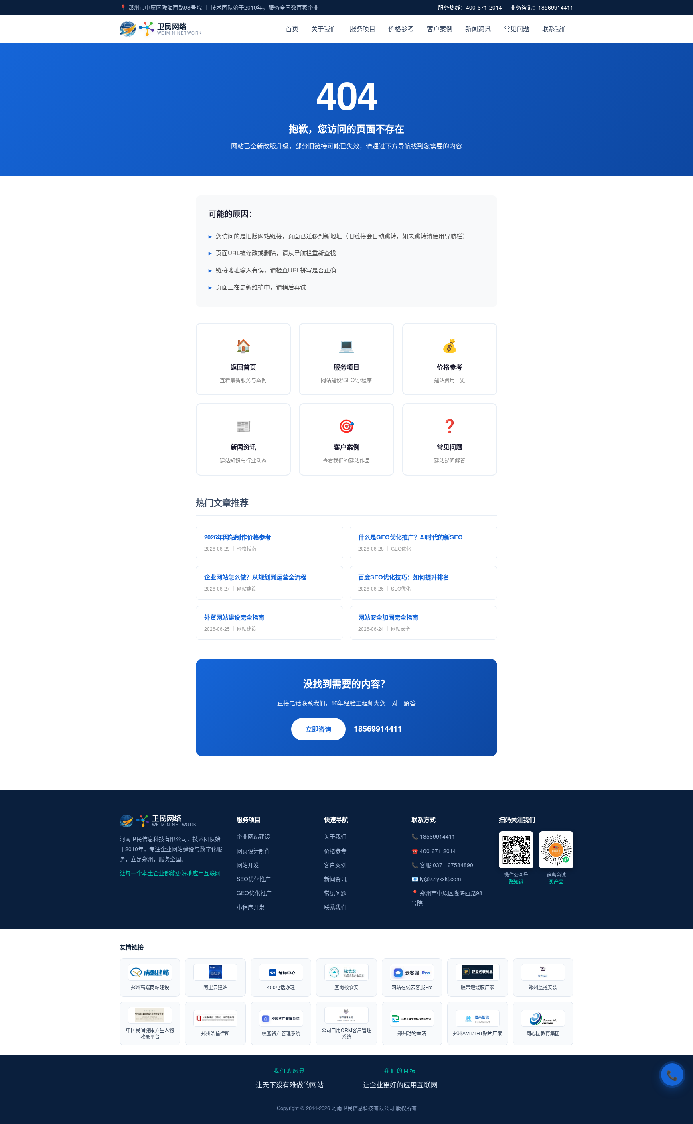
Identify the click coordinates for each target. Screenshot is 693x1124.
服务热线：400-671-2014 (470, 7)
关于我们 (324, 28)
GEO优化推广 (254, 893)
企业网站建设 (253, 836)
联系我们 (555, 28)
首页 (292, 28)
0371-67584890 (453, 865)
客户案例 (439, 28)
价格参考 (401, 28)
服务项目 (362, 28)
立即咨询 (318, 729)
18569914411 (378, 728)
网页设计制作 (253, 851)
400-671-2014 (438, 851)
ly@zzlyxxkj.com (440, 879)
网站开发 (248, 865)
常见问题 (516, 28)
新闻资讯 (478, 28)
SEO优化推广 (254, 879)
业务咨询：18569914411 (541, 7)
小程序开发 (251, 907)
